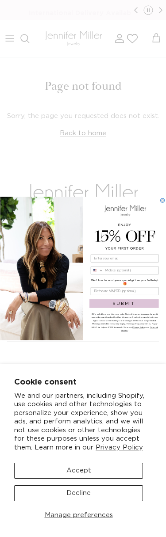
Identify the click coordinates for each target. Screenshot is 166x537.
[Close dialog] (162, 200)
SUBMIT (124, 303)
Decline (78, 493)
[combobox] (97, 270)
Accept (78, 470)
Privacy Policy (119, 447)
